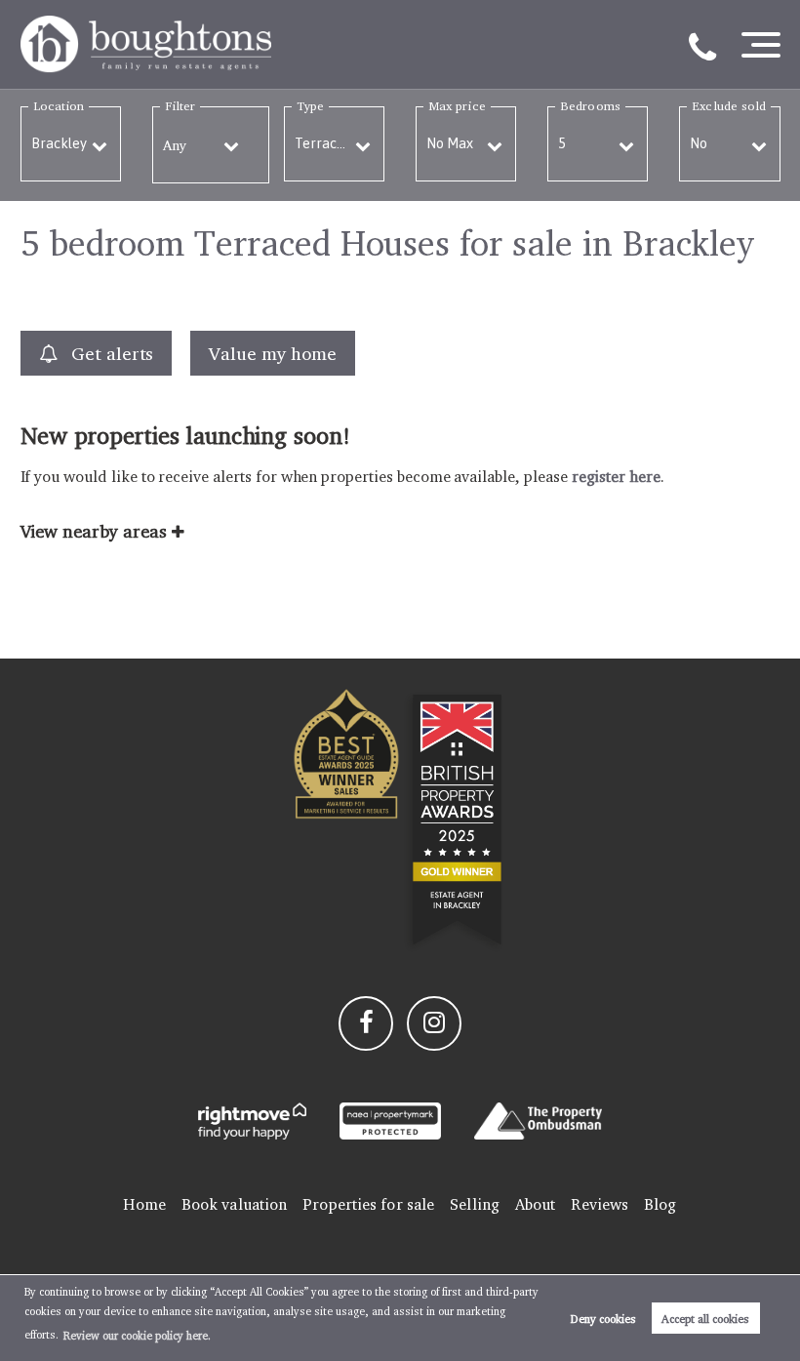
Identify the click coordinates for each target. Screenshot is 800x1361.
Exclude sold (729, 106)
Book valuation (234, 1204)
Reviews (599, 1204)
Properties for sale (368, 1204)
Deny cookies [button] (603, 1318)
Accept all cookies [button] (705, 1318)
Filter (180, 106)
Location (59, 106)
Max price (457, 106)
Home (144, 1204)
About (535, 1204)
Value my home (272, 353)
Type (310, 106)
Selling (475, 1204)
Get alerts (109, 353)
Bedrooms (590, 106)
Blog (660, 1204)
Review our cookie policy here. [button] (137, 1335)
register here (616, 476)
